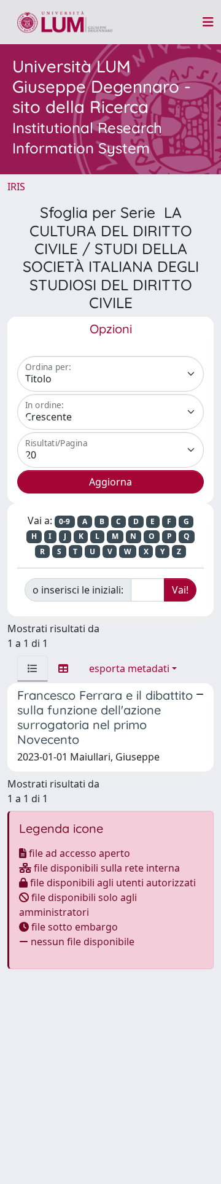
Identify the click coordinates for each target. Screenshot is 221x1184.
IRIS (16, 186)
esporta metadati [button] (129, 668)
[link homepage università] (64, 22)
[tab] (32, 668)
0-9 (64, 521)
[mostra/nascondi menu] (208, 22)
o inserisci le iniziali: (78, 590)
